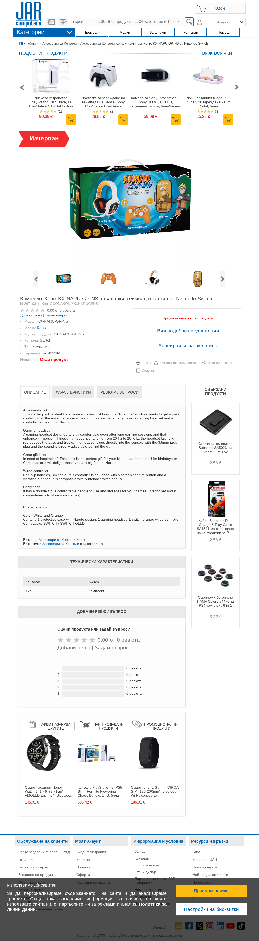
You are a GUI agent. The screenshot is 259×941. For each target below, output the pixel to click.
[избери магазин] (63, 22)
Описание (35, 392)
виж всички (217, 53)
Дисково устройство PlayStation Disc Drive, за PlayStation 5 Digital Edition (51, 102)
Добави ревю (31, 315)
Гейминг (33, 43)
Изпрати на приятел (222, 363)
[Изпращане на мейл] (51, 22)
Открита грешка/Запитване (179, 363)
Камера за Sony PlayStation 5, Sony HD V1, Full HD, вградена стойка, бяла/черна (155, 102)
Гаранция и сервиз (34, 867)
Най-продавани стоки (210, 875)
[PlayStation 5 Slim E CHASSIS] (97, 771)
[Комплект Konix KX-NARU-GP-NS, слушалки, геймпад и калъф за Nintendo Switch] (129, 200)
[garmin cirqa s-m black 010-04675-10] (150, 771)
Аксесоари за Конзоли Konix (102, 43)
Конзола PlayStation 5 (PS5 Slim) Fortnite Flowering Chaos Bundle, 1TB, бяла (100, 791)
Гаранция (26, 859)
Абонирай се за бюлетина (188, 345)
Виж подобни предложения (188, 330)
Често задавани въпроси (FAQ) (44, 852)
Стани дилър (145, 872)
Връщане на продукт (35, 875)
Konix (41, 327)
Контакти (142, 858)
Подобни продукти (43, 53)
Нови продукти (204, 867)
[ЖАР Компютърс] (28, 13)
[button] (22, 88)
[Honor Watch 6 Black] (44, 771)
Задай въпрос (56, 315)
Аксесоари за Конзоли (59, 43)
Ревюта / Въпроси (119, 392)
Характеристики (73, 392)
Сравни (147, 370)
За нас (140, 851)
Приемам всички (211, 890)
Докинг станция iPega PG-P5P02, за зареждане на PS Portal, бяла (208, 102)
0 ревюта (67, 310)
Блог (196, 852)
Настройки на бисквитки (211, 909)
